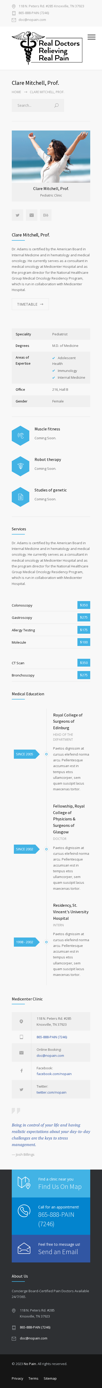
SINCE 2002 (24, 849)
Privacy (17, 1378)
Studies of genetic (51, 490)
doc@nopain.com (32, 20)
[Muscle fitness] (20, 436)
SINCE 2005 (24, 754)
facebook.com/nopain (54, 1073)
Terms (33, 1378)
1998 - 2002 (24, 942)
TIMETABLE (27, 304)
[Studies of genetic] (20, 497)
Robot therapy (48, 459)
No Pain (30, 1363)
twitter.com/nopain (51, 1092)
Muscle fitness (47, 428)
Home (16, 92)
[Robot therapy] (20, 466)
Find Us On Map (60, 1186)
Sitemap (50, 1378)
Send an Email (58, 1251)
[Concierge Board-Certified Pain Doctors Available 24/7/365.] (47, 48)
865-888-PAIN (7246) (34, 13)
